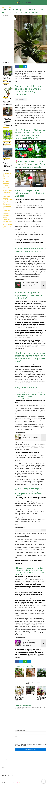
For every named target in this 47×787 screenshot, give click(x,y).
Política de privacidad (7, 775)
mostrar (24, 99)
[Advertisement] (7, 41)
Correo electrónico (20, 730)
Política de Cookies (6, 767)
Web (16, 736)
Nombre (17, 723)
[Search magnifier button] (15, 19)
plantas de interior (6, 7)
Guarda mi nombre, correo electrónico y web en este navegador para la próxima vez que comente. (30, 745)
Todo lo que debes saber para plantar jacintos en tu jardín (7, 214)
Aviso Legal (5, 759)
